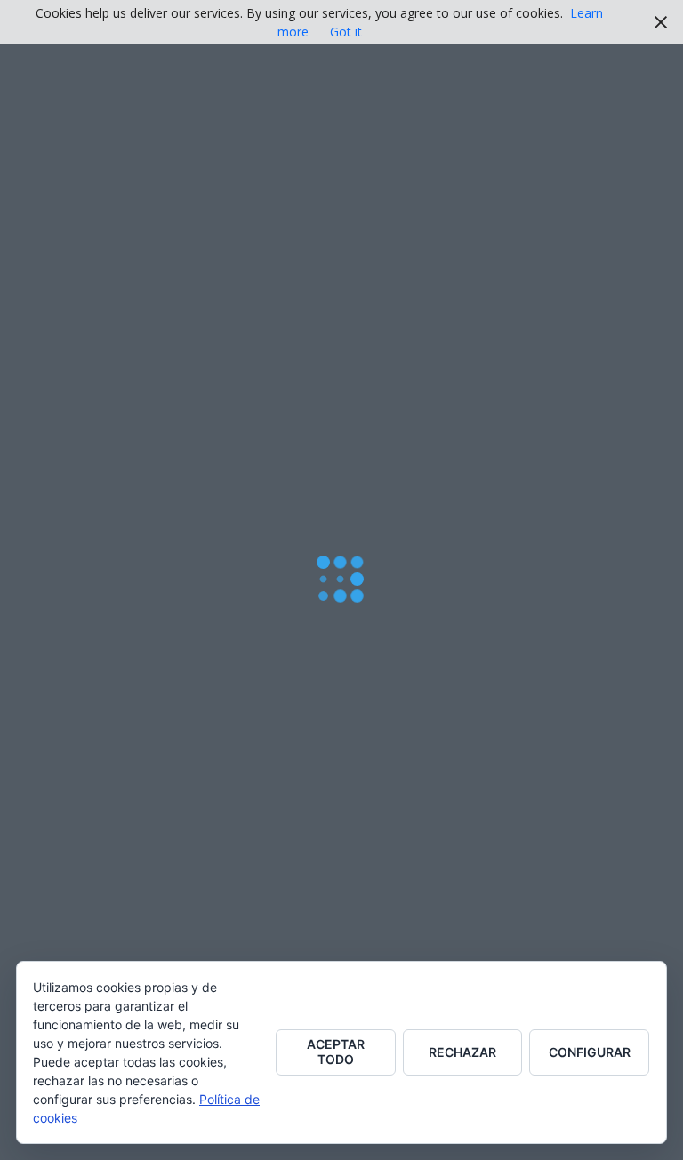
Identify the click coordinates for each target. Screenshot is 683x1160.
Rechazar (462, 1052)
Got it (346, 31)
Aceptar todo (336, 1051)
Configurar (590, 1052)
